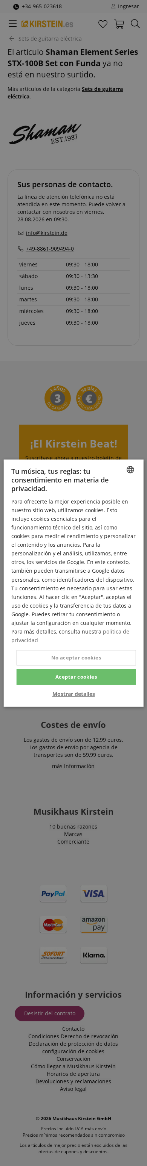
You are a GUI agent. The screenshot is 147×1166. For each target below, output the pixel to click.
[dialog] (73, 583)
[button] (73, 694)
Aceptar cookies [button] (76, 676)
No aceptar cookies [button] (76, 657)
